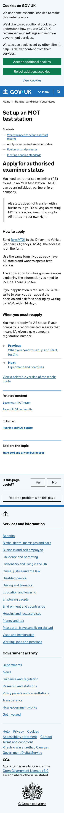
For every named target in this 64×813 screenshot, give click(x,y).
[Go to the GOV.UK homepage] (17, 92)
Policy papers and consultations (26, 693)
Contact (46, 737)
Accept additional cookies (32, 62)
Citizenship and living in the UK (25, 564)
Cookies (33, 731)
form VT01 (18, 240)
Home (6, 101)
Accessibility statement (20, 737)
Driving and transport (18, 585)
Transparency (13, 700)
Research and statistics (20, 686)
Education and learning (19, 592)
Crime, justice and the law (21, 571)
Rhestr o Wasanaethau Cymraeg (26, 747)
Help (6, 731)
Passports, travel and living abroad (28, 628)
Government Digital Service (22, 753)
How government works (20, 707)
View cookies (32, 80)
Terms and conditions (18, 742)
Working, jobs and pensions (22, 642)
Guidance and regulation (20, 679)
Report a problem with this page (32, 498)
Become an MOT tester (17, 402)
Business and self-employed (23, 550)
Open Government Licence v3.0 (26, 771)
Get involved (12, 714)
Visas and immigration (18, 635)
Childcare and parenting (20, 557)
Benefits (9, 536)
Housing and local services (22, 613)
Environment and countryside (24, 606)
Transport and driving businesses (35, 101)
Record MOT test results (17, 409)
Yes (40, 482)
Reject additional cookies (32, 71)
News (7, 672)
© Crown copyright (32, 804)
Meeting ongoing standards (24, 155)
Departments (12, 665)
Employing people (16, 599)
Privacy (18, 731)
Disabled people (14, 578)
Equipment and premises (22, 149)
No (56, 482)
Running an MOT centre (18, 427)
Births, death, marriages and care (27, 543)
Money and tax (13, 621)
